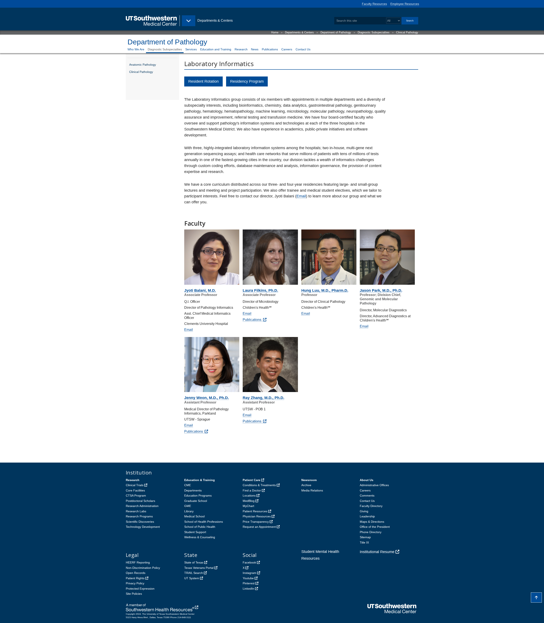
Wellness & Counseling (199, 537)
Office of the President (375, 526)
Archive (306, 485)
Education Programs (198, 495)
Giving (364, 511)
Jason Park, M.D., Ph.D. (381, 290)
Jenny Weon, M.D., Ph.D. (206, 398)
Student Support (195, 532)
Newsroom (309, 480)
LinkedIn (248, 588)
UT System (191, 578)
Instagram (249, 573)
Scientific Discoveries (140, 521)
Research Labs (136, 511)
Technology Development (143, 526)
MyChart (248, 506)
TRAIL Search (193, 573)
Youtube (248, 578)
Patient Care (251, 480)
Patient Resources (255, 511)
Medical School (194, 516)
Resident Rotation (203, 81)
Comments (367, 495)
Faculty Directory (371, 506)
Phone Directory (370, 532)
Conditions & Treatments (259, 485)
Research (241, 49)
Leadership (367, 516)
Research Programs (139, 516)
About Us (366, 480)
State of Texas (193, 562)
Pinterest (249, 583)
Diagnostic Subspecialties (374, 32)
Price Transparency (256, 521)
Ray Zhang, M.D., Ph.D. (263, 398)
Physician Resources (257, 516)
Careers (286, 49)
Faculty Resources (374, 4)
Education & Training (199, 480)
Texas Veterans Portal (199, 567)
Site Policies (134, 593)
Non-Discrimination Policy (143, 567)
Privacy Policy (135, 583)
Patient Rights (135, 578)
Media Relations (312, 490)
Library (189, 511)
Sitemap (365, 537)
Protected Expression (140, 588)
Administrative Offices (374, 485)
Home (274, 32)
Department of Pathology (335, 32)
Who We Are (136, 49)
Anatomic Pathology (142, 64)
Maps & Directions (372, 521)
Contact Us (303, 49)
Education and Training (215, 49)
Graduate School (195, 501)
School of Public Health (199, 526)
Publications (270, 49)
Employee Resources (404, 4)
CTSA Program (136, 495)
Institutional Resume (377, 552)
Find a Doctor (252, 490)
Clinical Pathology (407, 32)
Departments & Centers (299, 32)
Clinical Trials (134, 485)
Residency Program (247, 81)
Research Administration (142, 506)
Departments (193, 490)
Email (301, 196)
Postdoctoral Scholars (140, 501)
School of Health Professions (203, 521)
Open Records (135, 573)
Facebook (249, 562)
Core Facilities (135, 490)
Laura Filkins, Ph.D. (260, 290)
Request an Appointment (259, 526)
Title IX (364, 542)
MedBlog (249, 501)
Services (191, 49)
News (254, 49)
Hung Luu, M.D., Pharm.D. (324, 290)
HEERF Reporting (138, 562)
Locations (249, 495)
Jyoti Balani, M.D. (200, 290)
